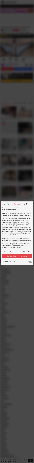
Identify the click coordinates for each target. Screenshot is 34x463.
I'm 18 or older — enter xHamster (17, 256)
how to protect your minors (8, 261)
